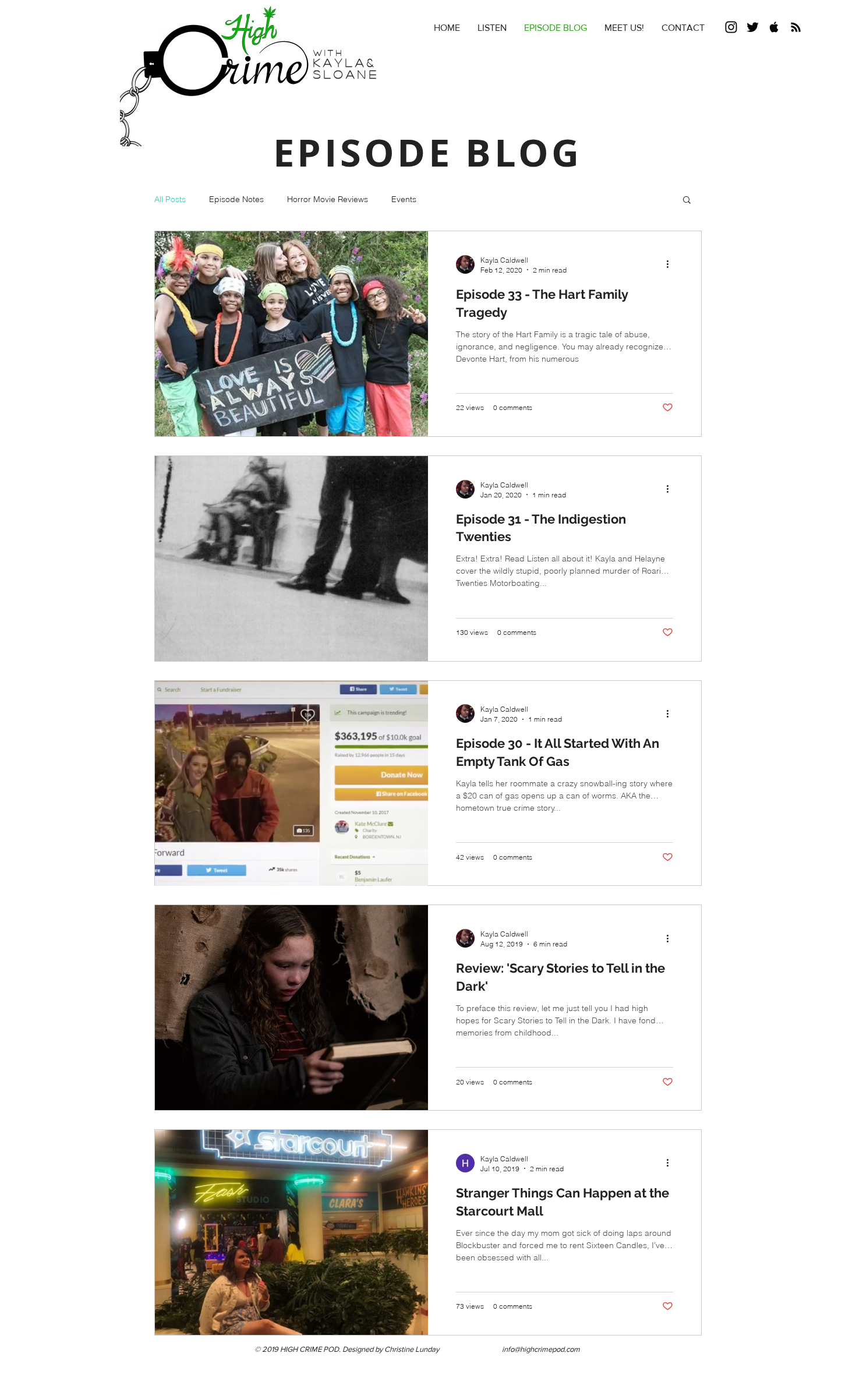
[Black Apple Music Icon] (774, 27)
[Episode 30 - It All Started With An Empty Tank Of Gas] (291, 783)
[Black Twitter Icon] (753, 27)
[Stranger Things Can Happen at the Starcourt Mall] (291, 1232)
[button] (686, 201)
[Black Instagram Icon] (731, 27)
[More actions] (671, 264)
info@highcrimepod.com (541, 1349)
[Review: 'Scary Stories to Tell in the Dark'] (291, 1007)
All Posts (170, 199)
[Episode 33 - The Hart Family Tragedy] (291, 333)
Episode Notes (236, 199)
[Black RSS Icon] (796, 27)
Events (403, 199)
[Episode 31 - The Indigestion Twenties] (291, 558)
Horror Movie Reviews (327, 199)
